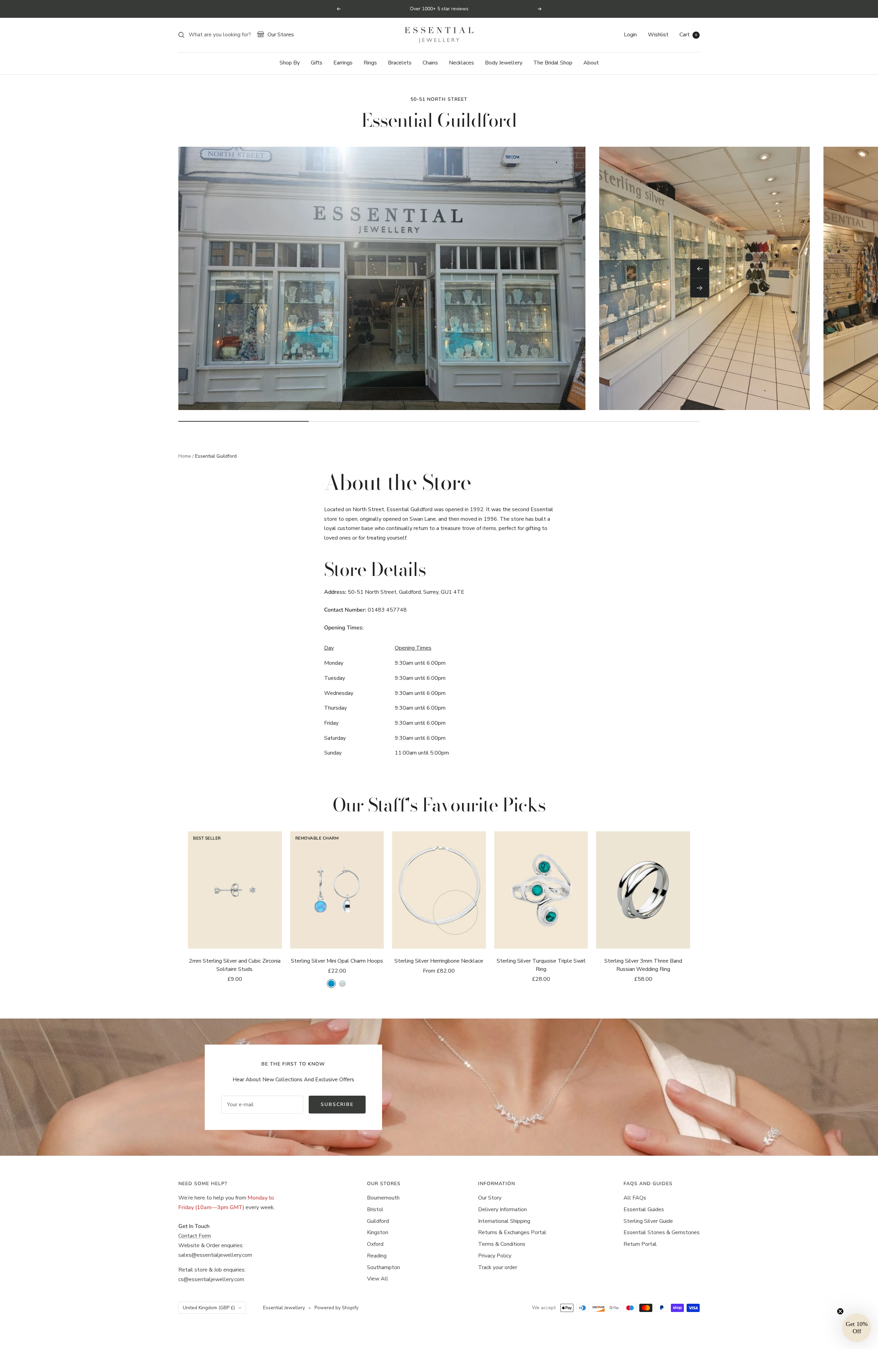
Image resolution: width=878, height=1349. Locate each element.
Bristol (375, 1209)
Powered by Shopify (336, 1307)
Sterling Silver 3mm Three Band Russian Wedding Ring (643, 965)
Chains (430, 63)
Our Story (489, 1198)
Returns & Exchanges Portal (512, 1232)
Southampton (383, 1267)
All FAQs (635, 1198)
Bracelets (400, 63)
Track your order (497, 1267)
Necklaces (461, 63)
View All (377, 1278)
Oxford (375, 1244)
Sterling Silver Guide (648, 1221)
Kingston (377, 1232)
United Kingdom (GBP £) (209, 1307)
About (591, 63)
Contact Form (194, 1236)
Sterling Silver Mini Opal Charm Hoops (337, 961)
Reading (377, 1256)
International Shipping (504, 1221)
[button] (856, 1327)
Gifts (316, 63)
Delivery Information (502, 1209)
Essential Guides (644, 1209)
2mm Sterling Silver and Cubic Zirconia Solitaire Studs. (235, 965)
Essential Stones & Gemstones (662, 1232)
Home (184, 456)
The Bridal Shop (552, 63)
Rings (370, 63)
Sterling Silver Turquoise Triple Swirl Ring (541, 965)
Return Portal (640, 1244)
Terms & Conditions (501, 1244)
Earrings (343, 63)
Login (630, 34)
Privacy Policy (494, 1256)
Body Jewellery (503, 63)
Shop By (290, 63)
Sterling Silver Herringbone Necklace (438, 961)
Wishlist (658, 34)
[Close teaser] (840, 1311)
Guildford (378, 1221)
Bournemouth (383, 1198)
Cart (688, 34)
